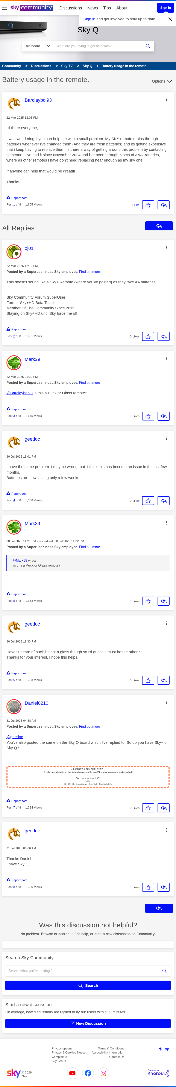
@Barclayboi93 (19, 393)
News (92, 8)
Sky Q (88, 29)
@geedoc (14, 737)
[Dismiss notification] (170, 19)
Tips (107, 8)
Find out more (89, 272)
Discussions (70, 8)
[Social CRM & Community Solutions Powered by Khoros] (158, 1073)
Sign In (165, 7)
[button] (167, 99)
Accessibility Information (108, 1052)
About (121, 8)
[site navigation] (4, 8)
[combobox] (98, 46)
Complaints (59, 1056)
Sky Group (59, 1061)
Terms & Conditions (111, 1048)
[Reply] (164, 204)
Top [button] (166, 1049)
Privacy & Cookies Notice (69, 1052)
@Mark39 (19, 560)
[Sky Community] (32, 8)
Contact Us (116, 1056)
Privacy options (62, 1048)
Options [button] (158, 81)
